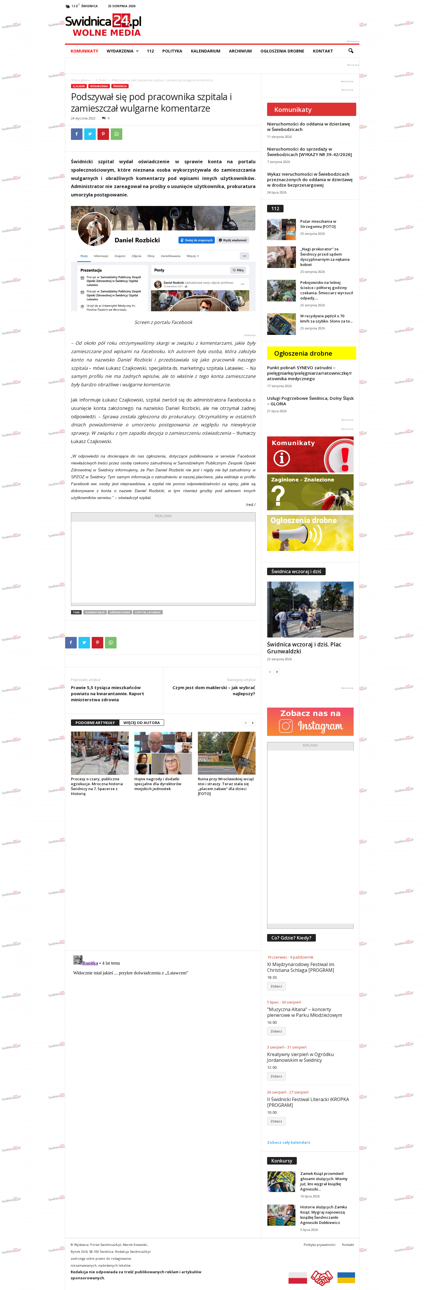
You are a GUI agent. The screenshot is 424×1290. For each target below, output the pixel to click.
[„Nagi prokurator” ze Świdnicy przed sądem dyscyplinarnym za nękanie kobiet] (281, 257)
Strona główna (80, 80)
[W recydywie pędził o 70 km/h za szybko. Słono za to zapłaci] (281, 324)
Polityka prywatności (319, 1244)
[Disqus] (163, 873)
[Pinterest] (103, 134)
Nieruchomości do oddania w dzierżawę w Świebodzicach (308, 126)
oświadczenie (120, 612)
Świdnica (120, 86)
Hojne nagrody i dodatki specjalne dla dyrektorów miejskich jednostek (157, 783)
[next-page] (253, 723)
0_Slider (101, 80)
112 (150, 51)
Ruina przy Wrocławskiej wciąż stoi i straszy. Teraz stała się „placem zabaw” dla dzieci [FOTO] (226, 786)
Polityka (172, 51)
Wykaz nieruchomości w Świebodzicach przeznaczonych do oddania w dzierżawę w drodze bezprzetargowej (310, 179)
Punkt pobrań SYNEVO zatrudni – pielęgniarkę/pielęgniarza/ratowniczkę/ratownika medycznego (309, 373)
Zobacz (276, 986)
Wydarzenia (120, 51)
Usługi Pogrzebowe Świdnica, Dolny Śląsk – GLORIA (310, 400)
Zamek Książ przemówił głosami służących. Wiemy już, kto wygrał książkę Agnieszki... (324, 1181)
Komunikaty (84, 51)
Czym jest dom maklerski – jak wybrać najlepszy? (213, 690)
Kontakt (323, 51)
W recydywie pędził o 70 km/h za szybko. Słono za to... (326, 318)
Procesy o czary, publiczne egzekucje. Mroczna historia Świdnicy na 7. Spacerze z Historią (97, 786)
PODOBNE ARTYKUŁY (95, 722)
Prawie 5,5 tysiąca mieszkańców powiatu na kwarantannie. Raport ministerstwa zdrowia (107, 693)
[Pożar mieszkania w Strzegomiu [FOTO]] (281, 229)
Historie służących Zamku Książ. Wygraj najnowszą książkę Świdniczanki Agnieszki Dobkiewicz (323, 1214)
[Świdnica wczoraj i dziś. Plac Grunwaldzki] (310, 610)
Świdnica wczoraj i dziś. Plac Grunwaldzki (304, 648)
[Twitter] (90, 134)
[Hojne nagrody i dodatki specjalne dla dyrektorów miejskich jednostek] (163, 753)
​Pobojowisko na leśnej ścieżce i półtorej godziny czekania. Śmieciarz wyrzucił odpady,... (326, 290)
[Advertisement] (163, 562)
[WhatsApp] (116, 134)
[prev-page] (246, 723)
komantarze (95, 612)
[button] (350, 51)
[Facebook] (76, 134)
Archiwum (240, 51)
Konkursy (281, 1161)
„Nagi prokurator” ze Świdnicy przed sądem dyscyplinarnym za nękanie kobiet (325, 256)
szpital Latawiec (148, 612)
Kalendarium (205, 51)
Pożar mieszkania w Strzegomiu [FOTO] (318, 224)
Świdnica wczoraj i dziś (296, 571)
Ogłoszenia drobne (282, 51)
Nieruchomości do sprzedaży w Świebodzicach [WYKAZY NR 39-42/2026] (309, 151)
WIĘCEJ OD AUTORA (141, 722)
